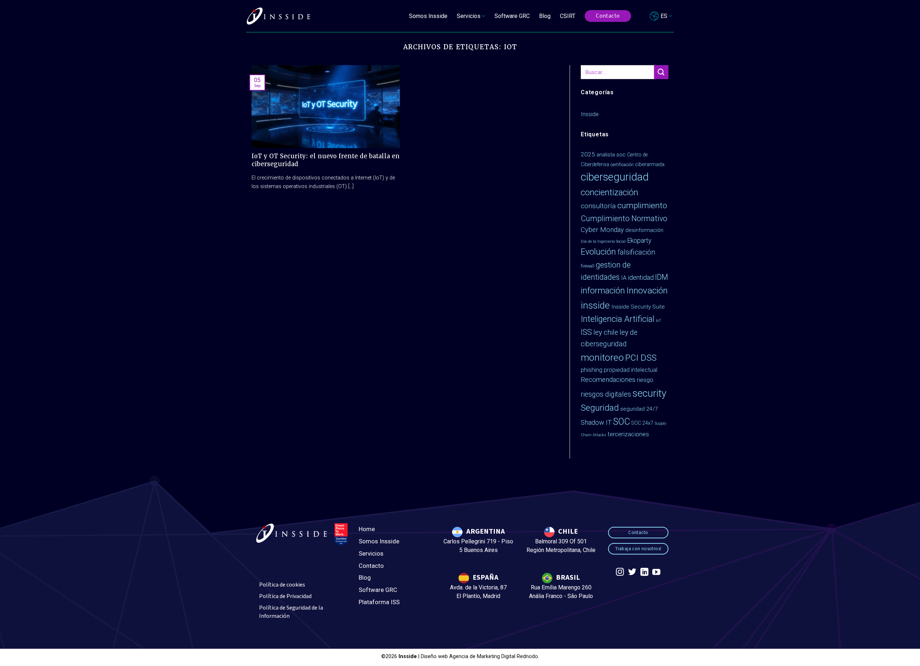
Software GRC (512, 16)
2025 (588, 154)
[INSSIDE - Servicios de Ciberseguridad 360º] (278, 16)
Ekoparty (639, 240)
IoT (658, 320)
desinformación (644, 230)
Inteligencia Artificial (617, 319)
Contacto (371, 565)
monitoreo (602, 357)
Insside (590, 114)
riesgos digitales (606, 394)
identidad (641, 277)
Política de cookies (282, 585)
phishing (591, 369)
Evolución (598, 252)
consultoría (598, 206)
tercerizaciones (628, 434)
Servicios (371, 553)
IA (623, 277)
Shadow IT (596, 422)
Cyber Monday (602, 230)
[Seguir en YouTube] (656, 572)
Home (367, 529)
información (603, 291)
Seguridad (600, 408)
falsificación (636, 252)
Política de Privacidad (285, 596)
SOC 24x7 (642, 423)
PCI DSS (641, 358)
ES (664, 16)
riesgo (645, 379)
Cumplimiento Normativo (624, 218)
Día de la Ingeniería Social (603, 241)
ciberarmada (649, 164)
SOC (621, 421)
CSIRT (567, 16)
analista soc (611, 154)
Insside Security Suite (638, 307)
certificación (622, 164)
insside (595, 305)
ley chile (605, 332)
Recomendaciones (608, 380)
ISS (586, 332)
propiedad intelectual (630, 369)
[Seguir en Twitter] (632, 572)
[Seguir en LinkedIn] (644, 572)
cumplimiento (642, 205)
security (649, 393)
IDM (661, 277)
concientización (609, 192)
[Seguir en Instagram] (620, 572)
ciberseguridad (615, 177)
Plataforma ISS (379, 602)
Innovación (647, 290)
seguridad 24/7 (639, 409)
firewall (587, 266)
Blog (545, 16)
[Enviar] (661, 72)
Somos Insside (428, 16)
